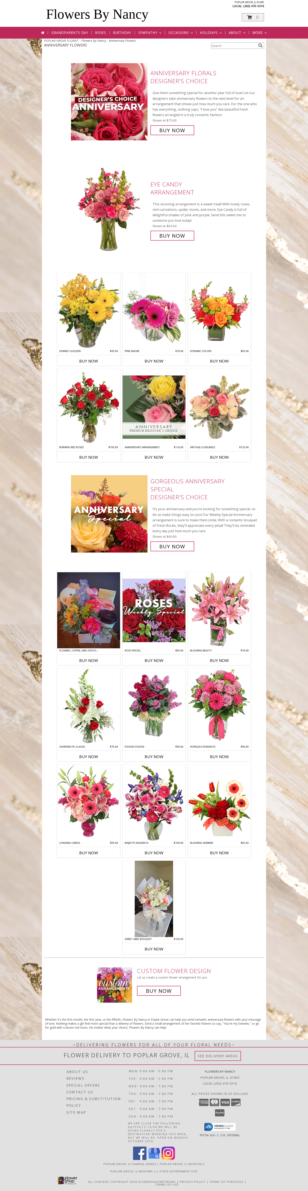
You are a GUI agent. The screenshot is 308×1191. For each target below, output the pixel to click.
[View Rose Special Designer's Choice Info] (154, 610)
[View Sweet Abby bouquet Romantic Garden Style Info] (154, 899)
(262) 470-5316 (253, 6)
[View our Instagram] (168, 1159)
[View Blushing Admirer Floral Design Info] (219, 803)
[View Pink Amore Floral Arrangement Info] (154, 311)
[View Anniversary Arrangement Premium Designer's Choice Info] (154, 407)
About (235, 32)
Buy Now (172, 130)
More (257, 32)
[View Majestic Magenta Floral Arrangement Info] (154, 803)
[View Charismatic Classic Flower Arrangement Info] (88, 706)
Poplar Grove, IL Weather (131, 1171)
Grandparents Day (69, 32)
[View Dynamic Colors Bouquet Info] (219, 311)
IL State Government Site (176, 1171)
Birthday (122, 32)
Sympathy (147, 32)
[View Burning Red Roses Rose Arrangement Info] (88, 407)
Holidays (208, 32)
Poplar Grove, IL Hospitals (182, 1164)
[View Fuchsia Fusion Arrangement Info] (154, 706)
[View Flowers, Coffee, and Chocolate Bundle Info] (88, 610)
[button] (253, 17)
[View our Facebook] (139, 1159)
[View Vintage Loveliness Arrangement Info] (219, 407)
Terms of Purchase (226, 1182)
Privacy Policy (193, 1182)
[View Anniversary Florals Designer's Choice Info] (109, 102)
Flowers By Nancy (97, 14)
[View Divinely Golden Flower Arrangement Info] (88, 311)
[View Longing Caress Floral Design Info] (88, 803)
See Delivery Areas (218, 1056)
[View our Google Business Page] (154, 1159)
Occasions (178, 32)
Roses (100, 32)
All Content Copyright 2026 (112, 1182)
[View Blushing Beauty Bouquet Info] (219, 610)
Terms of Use (167, 1184)
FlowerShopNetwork (157, 1182)
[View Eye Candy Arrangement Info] (109, 210)
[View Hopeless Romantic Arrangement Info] (219, 706)
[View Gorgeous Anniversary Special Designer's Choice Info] (109, 514)
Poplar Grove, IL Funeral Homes (130, 1164)
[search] (260, 45)
